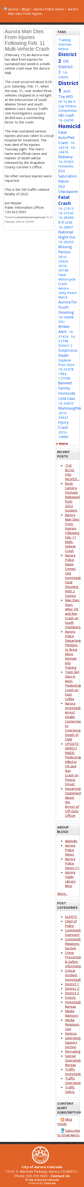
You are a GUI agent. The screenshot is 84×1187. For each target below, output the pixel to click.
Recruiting (72, 1051)
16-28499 (66, 217)
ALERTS (71, 916)
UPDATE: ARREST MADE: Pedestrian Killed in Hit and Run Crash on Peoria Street (73, 763)
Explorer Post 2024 (66, 362)
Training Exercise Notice (64, 44)
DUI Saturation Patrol (67, 176)
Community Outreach (73, 932)
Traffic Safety (70, 1089)
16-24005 (63, 74)
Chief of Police (71, 923)
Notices (71, 1033)
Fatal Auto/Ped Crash (66, 137)
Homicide (71, 126)
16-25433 (66, 161)
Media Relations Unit (72, 1024)
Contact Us (60, 1176)
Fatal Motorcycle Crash (66, 279)
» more (62, 443)
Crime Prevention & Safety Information (74, 959)
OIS (66, 61)
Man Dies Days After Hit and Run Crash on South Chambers (73, 613)
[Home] (42, 1162)
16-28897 (66, 227)
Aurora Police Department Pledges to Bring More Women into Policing (74, 649)
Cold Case (66, 398)
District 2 (72, 988)
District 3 (72, 993)
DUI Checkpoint (68, 189)
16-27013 (66, 208)
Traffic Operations (73, 1080)
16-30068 (66, 317)
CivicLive (50, 1183)
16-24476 (67, 149)
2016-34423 (63, 415)
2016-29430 (63, 258)
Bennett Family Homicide (66, 388)
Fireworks (65, 166)
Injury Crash (63, 425)
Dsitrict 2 (65, 345)
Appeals (71, 841)
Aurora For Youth (67, 304)
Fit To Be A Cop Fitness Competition (67, 106)
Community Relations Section (73, 943)
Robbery (65, 156)
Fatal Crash (64, 200)
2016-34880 (63, 434)
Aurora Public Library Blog (70, 879)
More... (62, 893)
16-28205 (66, 242)
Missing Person (65, 249)
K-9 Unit (65, 222)
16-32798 (67, 338)
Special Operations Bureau (73, 1060)
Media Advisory (71, 1013)
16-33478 (66, 369)
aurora (13, 9)
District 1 (72, 984)
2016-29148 (63, 267)
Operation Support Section (73, 1042)
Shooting (66, 312)
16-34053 (66, 403)
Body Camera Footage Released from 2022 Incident (72, 496)
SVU (61, 321)
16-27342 (66, 213)
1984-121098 (64, 375)
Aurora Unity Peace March (67, 292)
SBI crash (66, 115)
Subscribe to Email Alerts (68, 1132)
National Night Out (66, 234)
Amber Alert (64, 329)
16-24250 (66, 120)
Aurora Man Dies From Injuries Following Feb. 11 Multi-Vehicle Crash (72, 532)
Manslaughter (70, 408)
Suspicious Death (67, 353)
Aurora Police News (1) (72, 863)
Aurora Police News (49, 9)
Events (70, 997)
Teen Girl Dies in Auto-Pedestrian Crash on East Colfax (73, 685)
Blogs (26, 9)
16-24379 (67, 145)
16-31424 (66, 334)
